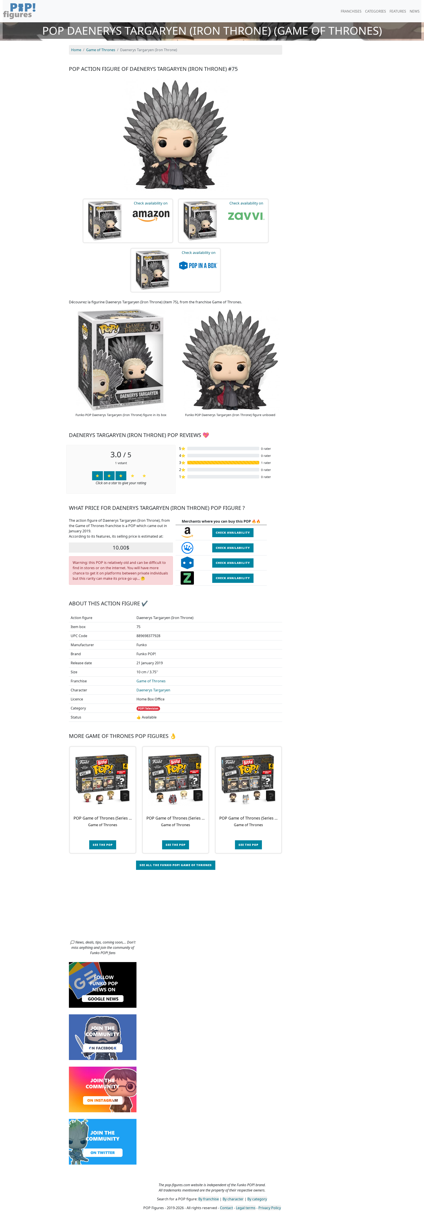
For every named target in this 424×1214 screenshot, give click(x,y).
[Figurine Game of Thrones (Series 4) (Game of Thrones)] (102, 779)
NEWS (415, 11)
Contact (226, 1207)
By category (257, 1199)
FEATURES (398, 11)
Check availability (233, 533)
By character (233, 1199)
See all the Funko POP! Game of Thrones (176, 865)
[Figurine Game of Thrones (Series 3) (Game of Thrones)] (248, 779)
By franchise (208, 1199)
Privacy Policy (269, 1207)
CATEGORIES (375, 11)
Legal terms (246, 1207)
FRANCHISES (351, 11)
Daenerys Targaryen (153, 690)
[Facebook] (102, 1036)
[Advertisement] (212, 906)
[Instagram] (102, 1089)
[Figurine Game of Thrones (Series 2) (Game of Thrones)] (175, 779)
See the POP (103, 845)
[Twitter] (102, 1141)
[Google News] (102, 984)
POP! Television (148, 708)
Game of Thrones (151, 681)
